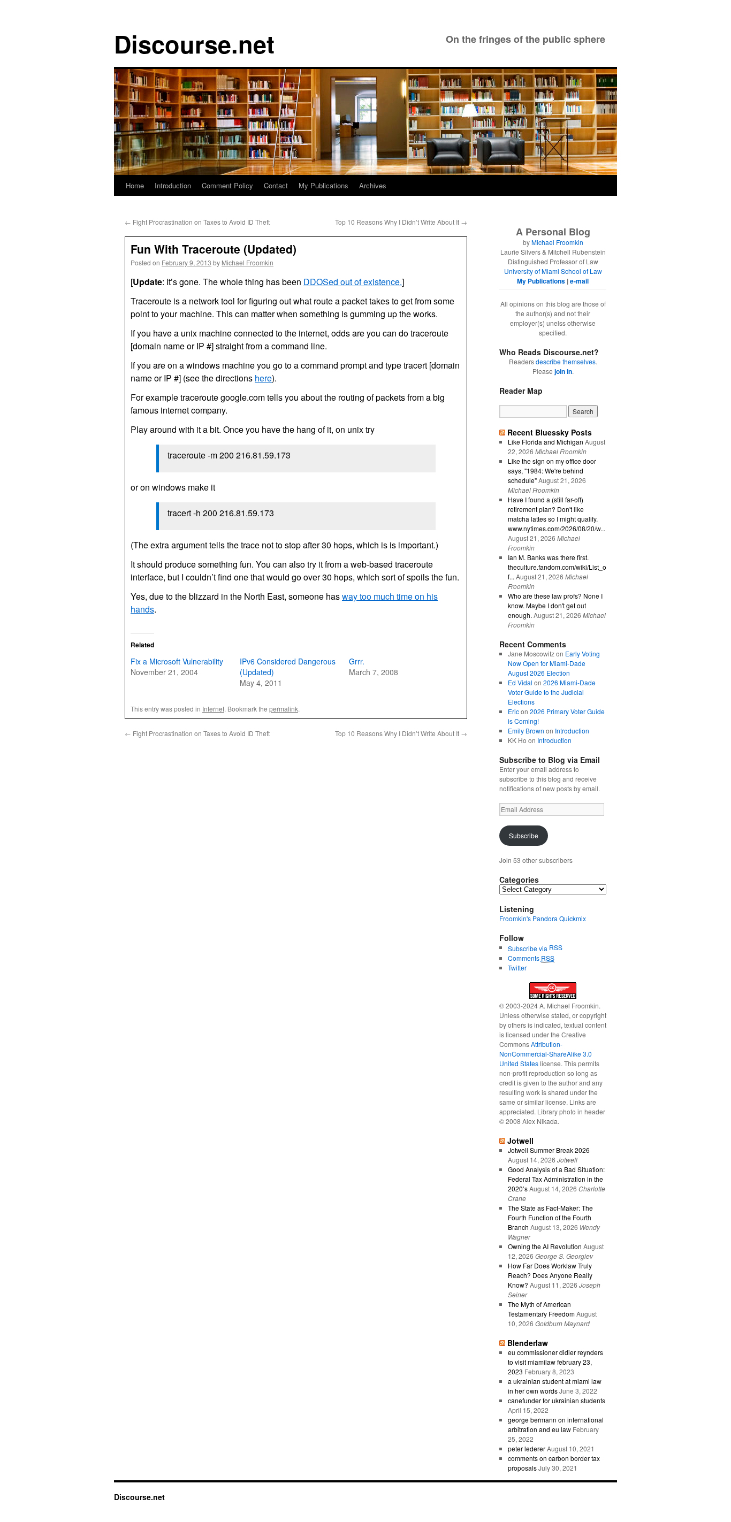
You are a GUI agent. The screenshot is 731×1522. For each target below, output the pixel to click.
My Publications (323, 185)
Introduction (173, 185)
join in (563, 371)
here (263, 378)
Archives (372, 185)
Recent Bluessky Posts (549, 432)
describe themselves (566, 361)
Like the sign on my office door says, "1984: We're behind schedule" (552, 470)
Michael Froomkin (247, 262)
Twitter (517, 967)
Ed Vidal (520, 682)
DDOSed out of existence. (352, 282)
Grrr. (356, 661)
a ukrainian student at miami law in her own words (554, 1385)
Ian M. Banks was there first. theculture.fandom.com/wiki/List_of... (557, 567)
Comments (531, 957)
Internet (213, 708)
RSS (555, 947)
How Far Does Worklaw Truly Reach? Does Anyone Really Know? (550, 1275)
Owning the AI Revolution (545, 1246)
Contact (276, 185)
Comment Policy (227, 185)
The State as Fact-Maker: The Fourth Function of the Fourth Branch (550, 1217)
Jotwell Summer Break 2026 (549, 1149)
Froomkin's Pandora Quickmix (542, 918)
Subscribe (523, 835)
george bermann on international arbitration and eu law (556, 1424)
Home (135, 185)
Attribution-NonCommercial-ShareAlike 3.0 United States (545, 1053)
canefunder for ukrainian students (556, 1400)
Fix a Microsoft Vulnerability (177, 661)
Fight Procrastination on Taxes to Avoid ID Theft (197, 221)
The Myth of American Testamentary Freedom (541, 1308)
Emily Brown (526, 730)
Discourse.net (194, 43)
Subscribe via (528, 948)
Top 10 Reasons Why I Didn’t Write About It (401, 221)
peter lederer (526, 1448)
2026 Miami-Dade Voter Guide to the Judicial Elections (552, 692)
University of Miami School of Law (553, 271)
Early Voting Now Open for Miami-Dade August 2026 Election (554, 663)
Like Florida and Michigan (545, 441)
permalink (283, 708)
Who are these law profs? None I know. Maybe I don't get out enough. (555, 605)
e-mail (579, 281)
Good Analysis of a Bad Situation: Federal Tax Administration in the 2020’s (556, 1179)
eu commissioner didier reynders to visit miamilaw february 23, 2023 (555, 1362)
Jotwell (520, 1140)
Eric (513, 711)
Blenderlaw (527, 1342)
